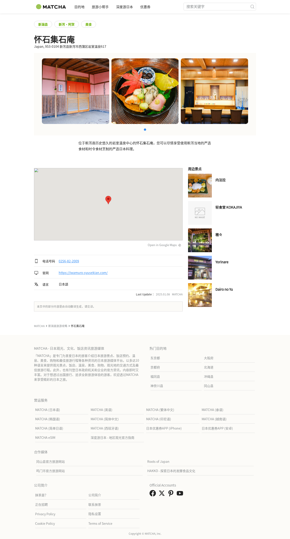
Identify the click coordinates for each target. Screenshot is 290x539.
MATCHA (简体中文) (105, 419)
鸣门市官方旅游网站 (50, 470)
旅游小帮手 (100, 6)
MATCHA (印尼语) (158, 419)
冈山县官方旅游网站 (50, 461)
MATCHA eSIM (45, 437)
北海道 (208, 367)
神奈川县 (156, 385)
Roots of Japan (158, 461)
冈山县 (208, 385)
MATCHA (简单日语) (49, 428)
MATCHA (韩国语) (47, 419)
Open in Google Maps (162, 245)
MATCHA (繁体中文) (160, 409)
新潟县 (43, 24)
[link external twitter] (163, 494)
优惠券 (145, 6)
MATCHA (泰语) (212, 409)
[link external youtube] (181, 494)
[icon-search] (252, 6)
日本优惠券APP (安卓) (217, 428)
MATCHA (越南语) (214, 419)
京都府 (155, 367)
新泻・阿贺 (67, 24)
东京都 (155, 358)
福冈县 (155, 376)
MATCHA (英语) (101, 409)
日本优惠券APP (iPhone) (164, 428)
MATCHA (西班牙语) (105, 428)
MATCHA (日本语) (47, 409)
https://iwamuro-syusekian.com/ (83, 273)
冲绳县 (208, 376)
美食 (88, 24)
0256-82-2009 (69, 261)
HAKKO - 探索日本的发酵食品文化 (171, 470)
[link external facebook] (154, 494)
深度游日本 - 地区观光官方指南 (112, 437)
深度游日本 (124, 6)
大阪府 (208, 358)
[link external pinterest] (172, 494)
